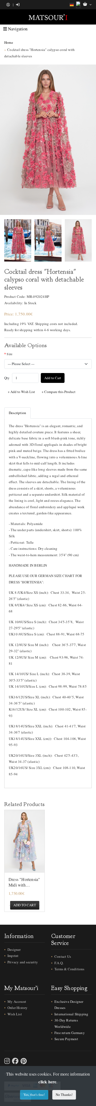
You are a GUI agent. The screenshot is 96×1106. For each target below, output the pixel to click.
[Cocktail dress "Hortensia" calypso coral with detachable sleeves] (48, 140)
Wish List (14, 1014)
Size (9, 354)
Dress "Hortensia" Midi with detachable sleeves (24, 882)
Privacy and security (22, 962)
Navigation (17, 29)
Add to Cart (52, 377)
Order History (17, 1007)
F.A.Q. (58, 962)
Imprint (12, 955)
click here (47, 1082)
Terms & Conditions (69, 969)
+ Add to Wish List (21, 391)
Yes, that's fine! (34, 1094)
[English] (78, 4)
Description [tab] (17, 412)
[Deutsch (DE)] (72, 4)
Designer (14, 949)
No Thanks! (64, 1094)
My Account (16, 1001)
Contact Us (62, 956)
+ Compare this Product (58, 391)
